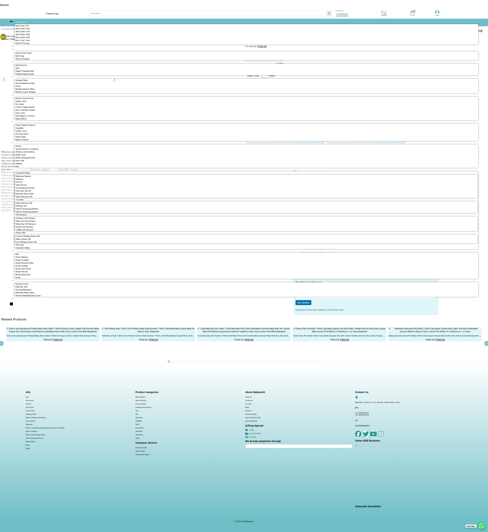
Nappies (19, 163)
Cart (27, 397)
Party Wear (139, 435)
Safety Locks (21, 101)
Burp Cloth (20, 161)
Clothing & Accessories (143, 407)
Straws (18, 146)
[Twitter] (366, 434)
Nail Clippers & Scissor (25, 116)
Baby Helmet (21, 119)
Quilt (17, 68)
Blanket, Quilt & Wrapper (26, 92)
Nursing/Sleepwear (23, 290)
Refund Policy (30, 442)
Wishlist (28, 404)
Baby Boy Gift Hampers (26, 224)
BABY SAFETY (140, 397)
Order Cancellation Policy (34, 438)
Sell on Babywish (251, 421)
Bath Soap (20, 56)
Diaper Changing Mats (25, 71)
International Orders (142, 454)
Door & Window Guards (25, 110)
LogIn (28, 448)
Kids (137, 411)
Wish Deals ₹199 (23, 29)
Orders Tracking (31, 431)
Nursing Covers (22, 134)
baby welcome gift (24, 197)
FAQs (27, 445)
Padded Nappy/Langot (25, 74)
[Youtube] (373, 434)
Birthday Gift (21, 206)
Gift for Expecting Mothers (27, 209)
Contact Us (249, 400)
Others (137, 438)
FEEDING (138, 421)
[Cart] (412, 13)
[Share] (479, 3)
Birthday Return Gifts (25, 194)
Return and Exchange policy (35, 435)
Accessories (139, 428)
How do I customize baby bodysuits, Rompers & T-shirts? (45, 428)
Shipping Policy (31, 414)
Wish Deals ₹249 (23, 31)
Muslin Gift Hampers (24, 227)
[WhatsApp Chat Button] (481, 525)
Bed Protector (21, 65)
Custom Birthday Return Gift (28, 236)
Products (248, 411)
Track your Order (141, 448)
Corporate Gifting (23, 248)
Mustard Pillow (22, 80)
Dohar (18, 86)
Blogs (247, 407)
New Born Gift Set (23, 191)
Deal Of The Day (22, 43)
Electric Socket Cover (25, 98)
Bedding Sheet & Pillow (25, 89)
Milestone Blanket (23, 176)
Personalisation (140, 404)
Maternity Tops (22, 287)
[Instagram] (381, 434)
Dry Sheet (20, 104)
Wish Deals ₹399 (23, 34)
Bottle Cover (21, 155)
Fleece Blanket (22, 257)
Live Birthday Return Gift (26, 242)
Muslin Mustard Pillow (25, 263)
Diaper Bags (21, 137)
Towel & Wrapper (23, 59)
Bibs (17, 166)
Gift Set (19, 182)
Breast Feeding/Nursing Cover (28, 295)
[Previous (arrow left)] (4, 266)
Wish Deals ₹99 (22, 26)
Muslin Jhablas (22, 266)
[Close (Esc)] (485, 3)
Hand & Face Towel (24, 53)
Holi (136, 414)
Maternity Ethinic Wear (25, 293)
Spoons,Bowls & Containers (27, 149)
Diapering (138, 418)
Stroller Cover (21, 131)
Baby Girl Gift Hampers (26, 221)
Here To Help (140, 451)
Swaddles (20, 128)
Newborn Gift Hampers (25, 218)
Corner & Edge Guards (25, 107)
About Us (248, 397)
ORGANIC (139, 431)
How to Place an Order (253, 418)
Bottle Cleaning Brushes (25, 158)
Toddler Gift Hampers (25, 230)
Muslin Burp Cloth (23, 274)
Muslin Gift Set (22, 272)
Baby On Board (22, 140)
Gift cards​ (20, 245)
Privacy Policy (30, 421)
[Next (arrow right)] (483, 266)
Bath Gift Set (21, 185)
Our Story (248, 404)
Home (3, 29)
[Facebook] (358, 434)
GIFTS (137, 424)
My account (30, 400)
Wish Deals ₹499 (23, 37)
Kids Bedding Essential (25, 83)
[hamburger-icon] (11, 21)
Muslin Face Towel (23, 269)
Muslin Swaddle (22, 260)
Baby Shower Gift (23, 239)
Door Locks (20, 113)
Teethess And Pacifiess (25, 152)
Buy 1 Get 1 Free (23, 40)
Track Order (30, 407)
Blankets (19, 179)
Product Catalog (250, 414)
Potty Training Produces (25, 125)
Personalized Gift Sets (25, 188)
